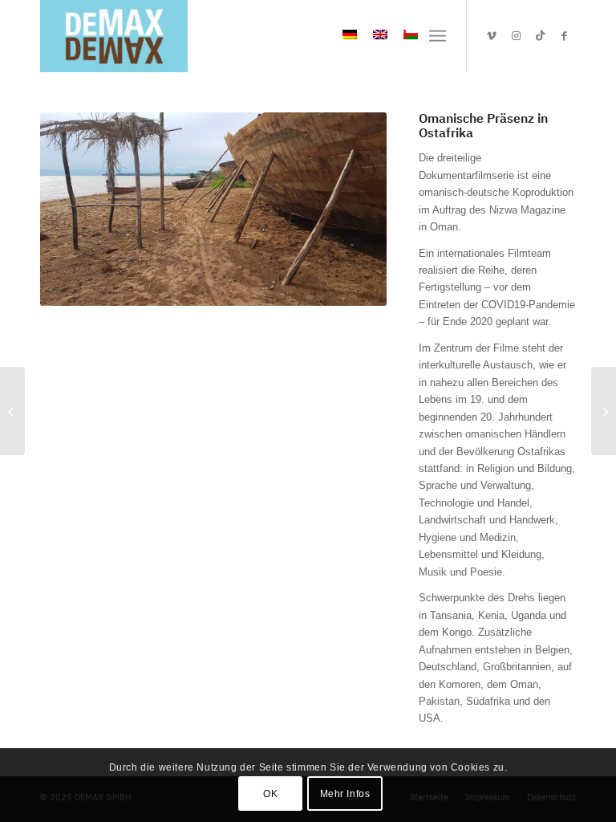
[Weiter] (350, 209)
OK (270, 794)
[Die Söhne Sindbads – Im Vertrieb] (12, 411)
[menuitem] (437, 36)
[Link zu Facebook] (564, 36)
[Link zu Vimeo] (492, 36)
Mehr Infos (345, 794)
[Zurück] (76, 209)
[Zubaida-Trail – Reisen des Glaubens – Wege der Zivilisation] (603, 411)
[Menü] (437, 36)
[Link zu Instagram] (516, 36)
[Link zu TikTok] (540, 36)
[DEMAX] (114, 36)
